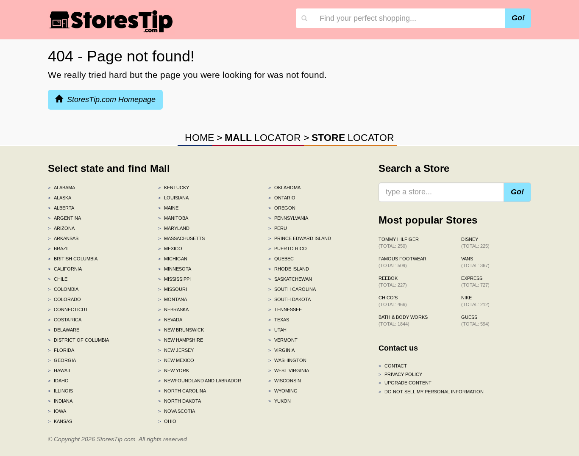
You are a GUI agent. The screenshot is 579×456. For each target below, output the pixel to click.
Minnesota (174, 268)
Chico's (393, 301)
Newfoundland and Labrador (199, 380)
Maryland (173, 228)
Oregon (281, 207)
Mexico (170, 248)
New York (173, 370)
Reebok (393, 281)
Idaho (58, 380)
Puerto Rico (287, 248)
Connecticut (68, 309)
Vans (475, 262)
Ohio (167, 421)
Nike (475, 301)
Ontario (281, 197)
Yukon (279, 400)
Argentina (64, 218)
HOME (199, 137)
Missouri (172, 289)
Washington (287, 360)
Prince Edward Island (299, 238)
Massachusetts (181, 238)
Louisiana (173, 197)
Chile (57, 279)
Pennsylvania (288, 218)
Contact (393, 365)
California (65, 268)
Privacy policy (400, 374)
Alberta (61, 207)
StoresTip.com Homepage (109, 99)
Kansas (60, 421)
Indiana (60, 400)
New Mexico (176, 360)
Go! (518, 18)
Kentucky (173, 187)
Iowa (57, 411)
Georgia (62, 360)
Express (475, 281)
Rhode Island (288, 268)
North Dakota (179, 400)
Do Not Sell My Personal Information (431, 391)
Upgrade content (405, 382)
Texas (278, 319)
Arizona (61, 228)
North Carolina (182, 390)
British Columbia (72, 258)
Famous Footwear (402, 262)
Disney (475, 243)
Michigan (172, 258)
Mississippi (174, 279)
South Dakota (289, 299)
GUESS (475, 320)
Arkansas (63, 238)
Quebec (281, 258)
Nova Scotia (176, 411)
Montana (172, 299)
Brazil (59, 248)
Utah (277, 329)
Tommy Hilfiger (399, 243)
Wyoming (283, 390)
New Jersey (176, 350)
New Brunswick (181, 329)
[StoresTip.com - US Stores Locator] (111, 21)
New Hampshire (180, 340)
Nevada (170, 319)
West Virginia (288, 370)
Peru (277, 228)
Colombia (63, 289)
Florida (61, 350)
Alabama (61, 187)
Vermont (283, 340)
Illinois (60, 390)
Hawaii (59, 370)
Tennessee (285, 309)
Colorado (64, 299)
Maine (168, 207)
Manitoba (173, 218)
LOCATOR (263, 137)
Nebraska (173, 309)
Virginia (281, 350)
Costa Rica (64, 319)
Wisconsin (284, 380)
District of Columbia (78, 340)
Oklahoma (284, 187)
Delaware (63, 329)
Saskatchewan (290, 279)
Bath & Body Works (403, 320)
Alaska (59, 197)
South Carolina (292, 289)
